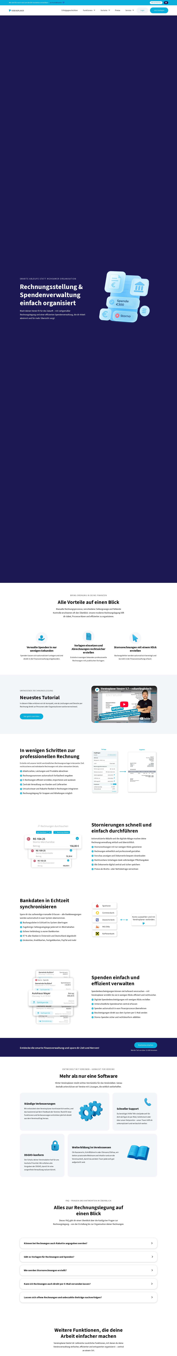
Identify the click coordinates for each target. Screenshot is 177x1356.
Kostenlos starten (145, 1045)
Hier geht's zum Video (31, 716)
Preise (117, 10)
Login (142, 10)
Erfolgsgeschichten (70, 10)
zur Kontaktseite (55, 2)
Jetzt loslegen (159, 10)
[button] (166, 2)
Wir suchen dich (156, 3)
